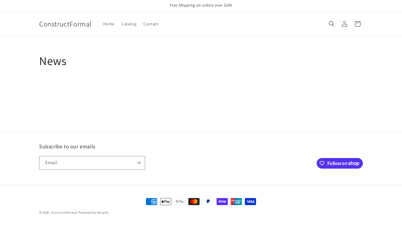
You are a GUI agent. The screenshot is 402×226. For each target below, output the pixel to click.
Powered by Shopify (93, 212)
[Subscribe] (138, 163)
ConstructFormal (64, 212)
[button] (331, 23)
